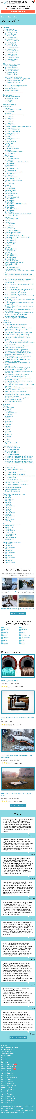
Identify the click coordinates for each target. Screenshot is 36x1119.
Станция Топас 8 (10, 165)
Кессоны (9, 100)
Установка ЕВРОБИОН (12, 128)
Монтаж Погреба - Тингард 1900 (16, 318)
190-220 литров (10, 547)
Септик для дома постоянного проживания (20, 476)
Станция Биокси (10, 257)
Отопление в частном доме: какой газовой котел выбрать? (19, 343)
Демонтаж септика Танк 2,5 (14, 262)
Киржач (7, 418)
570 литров (9, 559)
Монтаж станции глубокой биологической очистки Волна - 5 (19, 297)
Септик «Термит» (11, 52)
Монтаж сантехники (14, 82)
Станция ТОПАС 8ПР (12, 209)
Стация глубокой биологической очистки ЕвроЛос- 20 (19, 307)
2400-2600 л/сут (10, 516)
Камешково (9, 414)
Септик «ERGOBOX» (11, 39)
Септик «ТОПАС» (10, 44)
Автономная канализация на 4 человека (19, 456)
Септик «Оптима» (11, 32)
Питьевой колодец (11, 194)
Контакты (6, 404)
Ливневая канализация (13, 232)
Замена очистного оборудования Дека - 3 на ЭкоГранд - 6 (19, 310)
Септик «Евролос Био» (12, 41)
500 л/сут (8, 496)
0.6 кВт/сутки (9, 527)
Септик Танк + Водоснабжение (15, 204)
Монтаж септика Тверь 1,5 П (15, 291)
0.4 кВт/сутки (9, 526)
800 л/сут (8, 501)
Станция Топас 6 (10, 241)
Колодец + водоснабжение (14, 152)
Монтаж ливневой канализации (16, 85)
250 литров (9, 549)
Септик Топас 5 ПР (11, 219)
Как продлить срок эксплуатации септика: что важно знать (19, 385)
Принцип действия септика (14, 348)
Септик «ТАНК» (10, 36)
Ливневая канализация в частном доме (18, 332)
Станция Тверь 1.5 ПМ (12, 179)
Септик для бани (10, 478)
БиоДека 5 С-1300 (11, 264)
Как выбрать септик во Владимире (17, 341)
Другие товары (8, 95)
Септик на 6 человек (12, 451)
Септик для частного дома (14, 469)
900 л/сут (8, 502)
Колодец (8, 113)
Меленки (8, 428)
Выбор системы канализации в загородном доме (15, 392)
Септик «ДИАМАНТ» (12, 51)
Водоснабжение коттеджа (14, 172)
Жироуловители (12, 98)
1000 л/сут (8, 504)
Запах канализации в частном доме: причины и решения (17, 395)
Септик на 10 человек (12, 454)
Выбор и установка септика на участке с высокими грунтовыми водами (18, 353)
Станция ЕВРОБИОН (12, 148)
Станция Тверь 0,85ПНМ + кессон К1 (17, 237)
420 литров (9, 556)
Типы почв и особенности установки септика (17, 338)
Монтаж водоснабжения (13, 77)
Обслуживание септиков (11, 64)
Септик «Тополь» (11, 54)
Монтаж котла (12, 72)
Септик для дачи (10, 473)
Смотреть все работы (18, 613)
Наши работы (7, 106)
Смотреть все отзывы (18, 1037)
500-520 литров (10, 557)
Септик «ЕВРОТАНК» (12, 57)
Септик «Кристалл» (11, 59)
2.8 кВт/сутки (9, 539)
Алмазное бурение (11, 67)
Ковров (7, 419)
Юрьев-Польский (11, 443)
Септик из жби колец (12, 158)
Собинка (8, 436)
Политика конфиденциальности (14, 1112)
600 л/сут (8, 497)
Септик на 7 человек (12, 453)
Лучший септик (10, 467)
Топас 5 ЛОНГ (9, 222)
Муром (7, 429)
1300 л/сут (8, 507)
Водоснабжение (10, 190)
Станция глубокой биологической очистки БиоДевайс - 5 (19, 300)
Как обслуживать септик (13, 401)
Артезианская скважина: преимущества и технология (19, 372)
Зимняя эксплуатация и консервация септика (17, 363)
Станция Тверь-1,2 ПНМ (13, 110)
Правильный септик (12, 483)
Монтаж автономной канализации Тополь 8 (20, 276)
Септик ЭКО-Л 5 (10, 259)
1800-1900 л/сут (10, 512)
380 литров (9, 554)
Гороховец (8, 411)
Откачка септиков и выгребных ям (17, 346)
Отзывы (6, 321)
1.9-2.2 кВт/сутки (10, 537)
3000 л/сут (8, 518)
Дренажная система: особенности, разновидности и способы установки (17, 350)
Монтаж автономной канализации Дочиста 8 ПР (17, 281)
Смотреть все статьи (18, 805)
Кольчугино (9, 421)
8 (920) (20, 1108)
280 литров (9, 550)
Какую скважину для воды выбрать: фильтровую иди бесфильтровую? (17, 335)
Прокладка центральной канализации (18, 214)
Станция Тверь (10, 157)
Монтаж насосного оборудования (18, 79)
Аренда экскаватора (12, 90)
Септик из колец (10, 142)
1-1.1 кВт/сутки (10, 531)
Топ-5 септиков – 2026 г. (13, 389)
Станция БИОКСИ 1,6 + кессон (15, 235)
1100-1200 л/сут (10, 506)
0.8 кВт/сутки (9, 529)
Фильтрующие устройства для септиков (19, 388)
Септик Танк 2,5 (10, 229)
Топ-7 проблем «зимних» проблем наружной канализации (16, 399)
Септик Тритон (10, 125)
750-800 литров (10, 562)
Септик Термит (10, 187)
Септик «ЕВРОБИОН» (12, 47)
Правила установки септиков (15, 326)
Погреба (9, 102)
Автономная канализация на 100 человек (19, 463)
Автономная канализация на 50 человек (19, 461)
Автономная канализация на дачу (16, 481)
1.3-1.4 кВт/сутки (10, 534)
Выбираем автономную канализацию (18, 356)
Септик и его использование (15, 358)
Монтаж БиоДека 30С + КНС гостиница (18, 274)
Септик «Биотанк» (11, 37)
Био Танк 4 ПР (10, 244)
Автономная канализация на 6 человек (18, 458)
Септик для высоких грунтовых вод (17, 484)
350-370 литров (10, 552)
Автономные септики (12, 486)
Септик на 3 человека (12, 448)
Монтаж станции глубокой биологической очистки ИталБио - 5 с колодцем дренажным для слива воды (19, 314)
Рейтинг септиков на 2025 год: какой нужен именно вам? (17, 378)
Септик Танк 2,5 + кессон (13, 231)
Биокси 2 (8, 137)
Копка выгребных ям (12, 69)
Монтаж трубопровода (15, 80)
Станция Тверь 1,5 (11, 256)
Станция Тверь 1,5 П (12, 168)
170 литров (9, 545)
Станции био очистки (12, 491)
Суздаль (7, 441)
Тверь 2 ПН (9, 143)
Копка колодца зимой (12, 331)
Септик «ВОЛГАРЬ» (11, 56)
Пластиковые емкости (12, 97)
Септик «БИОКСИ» (11, 46)
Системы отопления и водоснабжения (18, 127)
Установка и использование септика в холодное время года (18, 360)
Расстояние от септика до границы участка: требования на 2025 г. (17, 375)
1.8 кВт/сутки (9, 536)
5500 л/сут (8, 521)
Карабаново (9, 416)
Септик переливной (12, 197)
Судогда (7, 440)
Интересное (7, 322)
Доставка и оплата (9, 105)
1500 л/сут (8, 509)
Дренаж (7, 108)
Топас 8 (7, 145)
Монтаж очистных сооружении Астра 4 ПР (19, 289)
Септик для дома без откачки (15, 474)
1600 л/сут (8, 511)
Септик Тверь (10, 111)
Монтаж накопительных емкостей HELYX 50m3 (19, 285)
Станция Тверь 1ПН (12, 234)
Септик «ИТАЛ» (10, 61)
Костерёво (8, 423)
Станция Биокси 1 (11, 249)
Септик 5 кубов (10, 153)
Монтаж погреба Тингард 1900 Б (16, 292)
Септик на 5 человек (12, 449)
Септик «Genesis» (11, 34)
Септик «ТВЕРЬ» (10, 42)
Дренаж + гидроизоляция (13, 180)
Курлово (8, 424)
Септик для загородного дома (15, 471)
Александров (9, 408)
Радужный (8, 434)
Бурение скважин (11, 88)
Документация (10, 366)
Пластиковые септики (12, 489)
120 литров (9, 544)
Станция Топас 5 (10, 173)
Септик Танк (9, 116)
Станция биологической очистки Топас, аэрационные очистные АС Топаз (18, 328)
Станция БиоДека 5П (12, 267)
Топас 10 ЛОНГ (10, 224)
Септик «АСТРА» (10, 49)
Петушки (8, 431)
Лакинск (8, 426)
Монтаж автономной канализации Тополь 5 (20, 271)
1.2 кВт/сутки (9, 532)
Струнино (8, 438)
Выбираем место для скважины (15, 369)
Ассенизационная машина (14, 92)
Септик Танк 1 (10, 135)
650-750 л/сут (9, 499)
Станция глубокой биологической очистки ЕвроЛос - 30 (19, 303)
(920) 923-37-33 (24, 6)
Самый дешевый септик (13, 479)
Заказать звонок (18, 11)
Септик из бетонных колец (14, 115)
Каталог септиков (9, 29)
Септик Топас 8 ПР (11, 215)
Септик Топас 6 (10, 140)
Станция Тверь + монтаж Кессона (16, 162)
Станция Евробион (11, 177)
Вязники (8, 409)
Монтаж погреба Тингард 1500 (15, 294)
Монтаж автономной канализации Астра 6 (19, 279)
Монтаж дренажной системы (15, 87)
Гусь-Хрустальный (11, 413)
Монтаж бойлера (12, 74)
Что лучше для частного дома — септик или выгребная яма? (18, 382)
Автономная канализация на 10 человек (19, 459)
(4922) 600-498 (11, 6)
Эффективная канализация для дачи (17, 368)
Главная (4, 17)
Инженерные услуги (10, 66)
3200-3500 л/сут (10, 519)
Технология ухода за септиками (16, 324)
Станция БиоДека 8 (11, 261)
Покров (7, 433)
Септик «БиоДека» (11, 31)
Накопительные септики (13, 488)
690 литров (9, 561)
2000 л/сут (8, 514)
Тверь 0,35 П (9, 147)
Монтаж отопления (11, 71)
